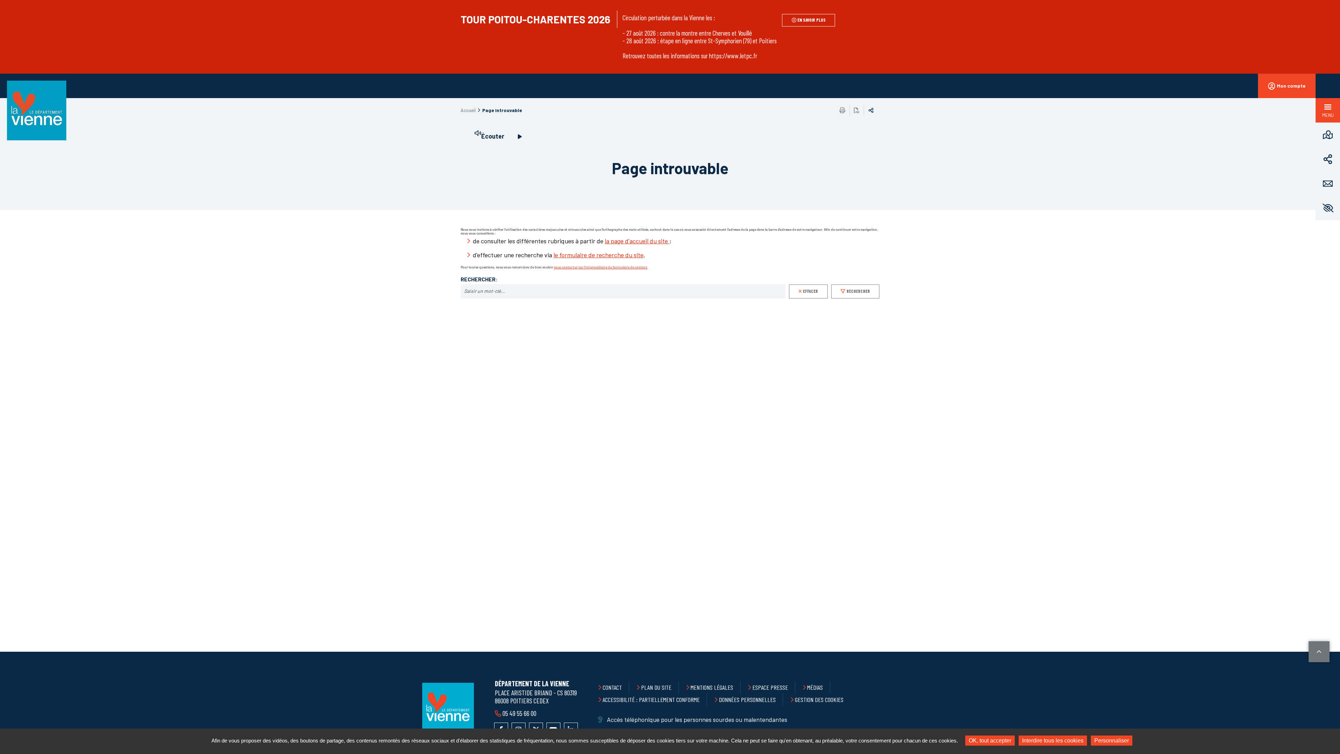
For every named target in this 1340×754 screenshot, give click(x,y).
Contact (612, 687)
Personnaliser (1111, 741)
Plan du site (656, 687)
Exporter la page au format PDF (857, 110)
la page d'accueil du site (637, 241)
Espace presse (770, 687)
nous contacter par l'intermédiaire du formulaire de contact (600, 267)
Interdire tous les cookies (1053, 741)
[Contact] (1328, 183)
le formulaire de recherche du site (598, 255)
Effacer (810, 291)
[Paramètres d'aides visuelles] (1328, 208)
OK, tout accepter (990, 741)
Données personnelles (747, 699)
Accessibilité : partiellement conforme (651, 699)
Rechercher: (479, 279)
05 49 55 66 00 (519, 713)
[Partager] (1328, 159)
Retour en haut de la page (1319, 651)
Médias (815, 687)
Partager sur (871, 110)
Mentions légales (712, 687)
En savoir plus (811, 20)
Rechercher (858, 291)
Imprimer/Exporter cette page (842, 110)
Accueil (468, 110)
